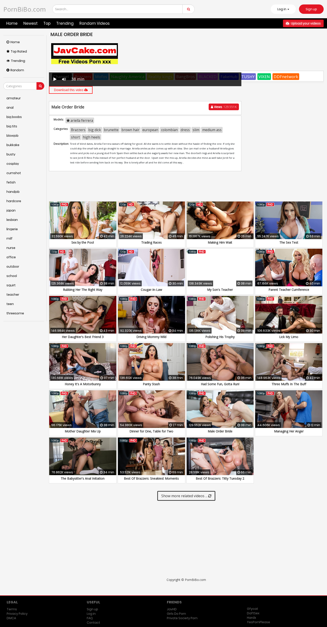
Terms (12, 609)
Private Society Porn (182, 618)
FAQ (90, 618)
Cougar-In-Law (151, 289)
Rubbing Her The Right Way (82, 289)
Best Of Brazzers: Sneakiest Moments (151, 478)
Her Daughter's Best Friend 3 (83, 337)
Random (17, 70)
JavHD (172, 609)
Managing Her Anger (289, 431)
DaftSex (253, 613)
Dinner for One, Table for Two (151, 431)
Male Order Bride (220, 431)
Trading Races (151, 242)
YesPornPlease (258, 622)
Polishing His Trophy (220, 337)
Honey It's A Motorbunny (83, 384)
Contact (93, 622)
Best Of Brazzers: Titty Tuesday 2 (220, 478)
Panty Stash (151, 384)
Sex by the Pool (82, 242)
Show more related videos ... (184, 495)
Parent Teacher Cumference (288, 289)
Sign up (311, 9)
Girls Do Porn (176, 613)
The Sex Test (288, 242)
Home (12, 23)
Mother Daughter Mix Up (83, 431)
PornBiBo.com (24, 9)
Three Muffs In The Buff (289, 384)
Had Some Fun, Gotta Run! (220, 384)
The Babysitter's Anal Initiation (83, 478)
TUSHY (248, 76)
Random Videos (94, 23)
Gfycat (252, 609)
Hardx (251, 617)
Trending (65, 23)
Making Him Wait (220, 242)
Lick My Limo (288, 337)
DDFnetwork (286, 76)
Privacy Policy (17, 613)
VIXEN (264, 76)
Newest (30, 23)
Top (46, 23)
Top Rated (19, 51)
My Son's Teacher (220, 289)
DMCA (11, 618)
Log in (91, 613)
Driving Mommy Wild (151, 337)
